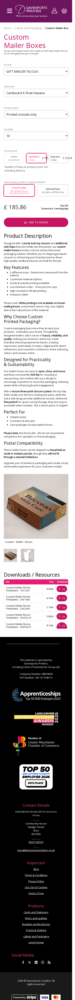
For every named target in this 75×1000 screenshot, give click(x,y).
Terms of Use (36, 893)
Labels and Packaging (28, 28)
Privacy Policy (36, 881)
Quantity (8, 129)
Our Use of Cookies (36, 887)
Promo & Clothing (36, 930)
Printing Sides (11, 108)
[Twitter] (29, 962)
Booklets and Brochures (36, 924)
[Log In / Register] (54, 11)
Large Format (36, 942)
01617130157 (36, 842)
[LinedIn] (36, 962)
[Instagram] (42, 962)
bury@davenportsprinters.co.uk (36, 850)
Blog (36, 869)
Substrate (9, 86)
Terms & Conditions (36, 875)
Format (8, 65)
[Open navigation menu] (9, 11)
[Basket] (64, 11)
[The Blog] (49, 962)
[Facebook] (23, 962)
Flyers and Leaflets (36, 918)
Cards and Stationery (36, 912)
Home (7, 28)
